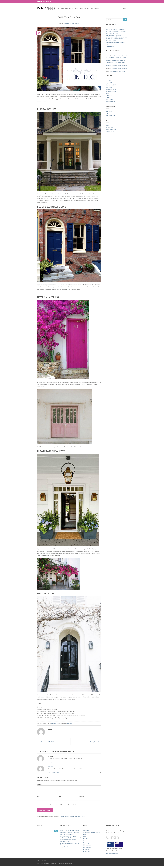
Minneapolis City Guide (47, 742)
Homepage (86, 843)
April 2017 (109, 87)
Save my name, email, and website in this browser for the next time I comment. (60, 804)
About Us (68, 8)
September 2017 (111, 85)
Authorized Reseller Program (91, 832)
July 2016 (109, 95)
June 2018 (109, 81)
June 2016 (109, 97)
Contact (87, 8)
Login (125, 8)
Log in (108, 125)
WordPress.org (110, 131)
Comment (39, 784)
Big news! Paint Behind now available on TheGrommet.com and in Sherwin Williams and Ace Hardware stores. (116, 37)
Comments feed (111, 129)
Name (38, 796)
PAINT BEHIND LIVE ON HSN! (115, 29)
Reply (100, 772)
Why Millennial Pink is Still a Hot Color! (115, 43)
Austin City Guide (93, 742)
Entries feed (109, 127)
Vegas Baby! (110, 46)
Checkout (86, 838)
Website (81, 796)
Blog (81, 8)
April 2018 (109, 83)
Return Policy (87, 851)
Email (59, 796)
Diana (108, 60)
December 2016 (111, 89)
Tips (107, 113)
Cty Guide (109, 111)
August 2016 (110, 93)
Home (62, 8)
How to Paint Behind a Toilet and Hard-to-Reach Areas (115, 32)
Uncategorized (55, 723)
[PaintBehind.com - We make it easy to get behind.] (46, 8)
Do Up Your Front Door (120, 65)
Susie (77, 23)
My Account (87, 845)
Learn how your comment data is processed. (72, 816)
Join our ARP (94, 8)
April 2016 (109, 99)
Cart (84, 836)
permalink (70, 723)
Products (75, 8)
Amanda (50, 766)
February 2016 (110, 101)
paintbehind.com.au (112, 853)
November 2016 (111, 91)
